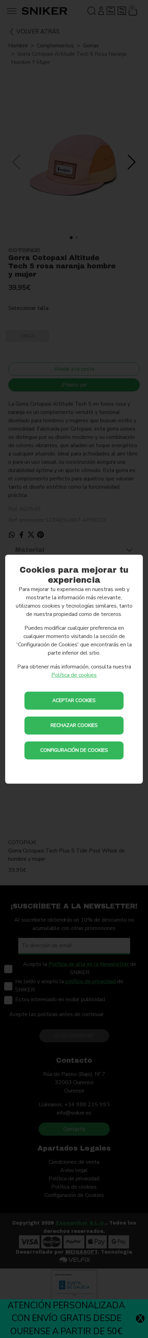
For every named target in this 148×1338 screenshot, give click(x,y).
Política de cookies (74, 675)
